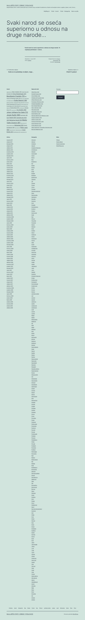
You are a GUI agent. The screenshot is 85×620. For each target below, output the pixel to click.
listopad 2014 (10, 155)
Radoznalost (35, 459)
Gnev (33, 228)
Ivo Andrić (21, 110)
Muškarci (34, 343)
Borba (33, 167)
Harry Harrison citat (36, 107)
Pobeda (33, 402)
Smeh (33, 495)
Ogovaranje (34, 380)
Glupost (33, 226)
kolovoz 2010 (10, 201)
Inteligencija (34, 248)
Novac (33, 372)
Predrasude (34, 434)
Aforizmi (34, 140)
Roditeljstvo (34, 467)
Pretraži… (58, 89)
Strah (33, 524)
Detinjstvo (34, 197)
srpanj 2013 (9, 185)
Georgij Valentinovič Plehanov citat (40, 115)
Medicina (34, 321)
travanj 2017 (10, 140)
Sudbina (33, 530)
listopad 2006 (10, 292)
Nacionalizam (35, 347)
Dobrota (34, 201)
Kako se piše (74, 11)
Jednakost (34, 266)
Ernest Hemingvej (12, 104)
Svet (33, 540)
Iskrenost (34, 252)
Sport (33, 507)
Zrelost (33, 599)
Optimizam (34, 386)
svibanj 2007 (10, 278)
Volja (33, 572)
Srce (33, 517)
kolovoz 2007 (10, 272)
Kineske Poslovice (36, 276)
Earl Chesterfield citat (37, 105)
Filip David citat (35, 109)
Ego (32, 217)
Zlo (32, 595)
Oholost (33, 382)
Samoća (33, 471)
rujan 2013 (9, 181)
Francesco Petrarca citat (38, 101)
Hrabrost (34, 234)
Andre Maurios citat (36, 125)
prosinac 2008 (10, 240)
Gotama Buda (14, 107)
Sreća (33, 518)
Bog (32, 159)
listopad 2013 (10, 179)
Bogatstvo (34, 161)
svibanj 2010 (10, 207)
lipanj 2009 (9, 228)
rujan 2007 (9, 270)
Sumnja (33, 534)
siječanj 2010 (10, 215)
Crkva (33, 187)
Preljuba (33, 436)
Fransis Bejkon (10, 106)
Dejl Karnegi (57, 62)
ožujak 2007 (10, 282)
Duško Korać (11, 100)
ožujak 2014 (10, 169)
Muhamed (19, 125)
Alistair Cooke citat (36, 119)
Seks (33, 481)
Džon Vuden (21, 102)
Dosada (33, 205)
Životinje (34, 593)
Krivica (33, 290)
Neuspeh (34, 366)
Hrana (33, 236)
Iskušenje (34, 254)
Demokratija (34, 195)
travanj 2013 (10, 191)
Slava (33, 491)
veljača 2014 (10, 171)
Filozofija (34, 220)
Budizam (34, 175)
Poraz (33, 416)
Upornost (34, 560)
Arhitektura (34, 149)
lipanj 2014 (9, 163)
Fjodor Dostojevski (24, 104)
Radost (33, 457)
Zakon (33, 580)
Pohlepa (33, 408)
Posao (33, 420)
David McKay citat (36, 113)
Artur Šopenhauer (19, 94)
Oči (32, 376)
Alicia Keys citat (35, 92)
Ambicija (34, 143)
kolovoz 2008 (10, 248)
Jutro (33, 270)
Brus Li (22, 98)
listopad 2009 (10, 220)
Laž (32, 295)
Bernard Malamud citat (37, 129)
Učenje (33, 554)
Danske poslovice (36, 191)
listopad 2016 (10, 143)
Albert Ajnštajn (17, 91)
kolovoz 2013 (10, 183)
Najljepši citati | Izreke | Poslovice (20, 5)
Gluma (33, 224)
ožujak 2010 (9, 211)
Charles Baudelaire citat (37, 103)
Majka (33, 315)
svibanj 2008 (10, 254)
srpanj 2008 (9, 250)
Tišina (33, 546)
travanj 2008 (10, 256)
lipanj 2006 (9, 299)
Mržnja (33, 339)
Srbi (32, 513)
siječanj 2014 (10, 173)
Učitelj (33, 556)
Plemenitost (34, 400)
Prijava (58, 140)
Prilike (33, 441)
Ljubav (33, 303)
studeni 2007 (10, 266)
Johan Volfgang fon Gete (17, 112)
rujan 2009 (9, 222)
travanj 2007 (10, 280)
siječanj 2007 (10, 286)
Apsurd (33, 145)
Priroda (33, 444)
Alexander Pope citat (37, 111)
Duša (33, 215)
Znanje (33, 597)
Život (33, 592)
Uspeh (33, 562)
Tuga (33, 550)
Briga (33, 171)
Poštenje (34, 422)
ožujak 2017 (9, 142)
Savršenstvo (35, 477)
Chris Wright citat (36, 96)
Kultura (33, 292)
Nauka (33, 355)
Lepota (33, 299)
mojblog (29, 60)
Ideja (33, 242)
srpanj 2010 (9, 203)
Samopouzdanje (35, 473)
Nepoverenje (35, 359)
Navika (33, 357)
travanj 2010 (10, 209)
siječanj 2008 (10, 262)
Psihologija (34, 451)
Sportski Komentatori (37, 509)
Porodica (34, 418)
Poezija (33, 404)
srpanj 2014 (9, 161)
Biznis (33, 157)
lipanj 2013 (9, 187)
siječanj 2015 (10, 149)
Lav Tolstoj (11, 117)
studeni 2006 (10, 290)
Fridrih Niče (17, 106)
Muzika (33, 345)
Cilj (32, 181)
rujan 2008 (9, 246)
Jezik (33, 268)
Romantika (34, 469)
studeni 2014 (10, 153)
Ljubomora (34, 307)
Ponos (33, 414)
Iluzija (33, 244)
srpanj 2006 (9, 297)
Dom (33, 203)
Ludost (33, 313)
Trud (33, 548)
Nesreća (34, 365)
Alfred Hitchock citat (37, 99)
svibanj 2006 (10, 301)
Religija (33, 463)
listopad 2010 (10, 197)
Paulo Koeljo (17, 127)
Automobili (34, 153)
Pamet (33, 392)
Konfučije (24, 115)
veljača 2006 (10, 307)
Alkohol (33, 142)
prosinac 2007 (10, 264)
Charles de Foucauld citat (38, 97)
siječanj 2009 (10, 238)
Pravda (33, 432)
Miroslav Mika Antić (10, 125)
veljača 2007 (10, 284)
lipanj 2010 (9, 205)
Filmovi (33, 218)
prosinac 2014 (10, 151)
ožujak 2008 (10, 258)
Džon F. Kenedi (14, 102)
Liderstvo (34, 301)
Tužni (33, 552)
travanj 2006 (10, 303)
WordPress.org (60, 145)
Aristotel (10, 94)
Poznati (33, 430)
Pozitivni (34, 428)
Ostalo (33, 388)
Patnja (33, 394)
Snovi (33, 503)
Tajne (33, 542)
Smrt (33, 499)
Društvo (33, 209)
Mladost (33, 329)
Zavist (33, 584)
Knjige (33, 278)
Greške (33, 230)
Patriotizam (55, 60)
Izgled (33, 264)
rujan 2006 (9, 293)
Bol (32, 163)
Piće (33, 398)
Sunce (33, 536)
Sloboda (34, 493)
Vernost (33, 566)
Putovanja (34, 453)
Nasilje (33, 353)
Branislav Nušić (16, 98)
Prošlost (34, 449)
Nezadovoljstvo (35, 369)
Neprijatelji (34, 363)
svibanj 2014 (10, 165)
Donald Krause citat (36, 94)
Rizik (33, 465)
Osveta (33, 390)
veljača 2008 (10, 260)
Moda (33, 333)
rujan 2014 (9, 157)
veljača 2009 (10, 236)
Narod (58, 58)
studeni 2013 (10, 177)
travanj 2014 (10, 167)
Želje (33, 588)
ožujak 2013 (9, 193)
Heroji (33, 232)
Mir (32, 323)
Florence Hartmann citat (38, 121)
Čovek (33, 185)
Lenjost (33, 297)
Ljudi (33, 309)
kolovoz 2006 (10, 295)
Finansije (34, 222)
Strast (33, 526)
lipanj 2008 (9, 252)
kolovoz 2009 (10, 224)
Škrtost (33, 489)
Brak (33, 169)
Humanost (34, 238)
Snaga (33, 501)
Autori (33, 155)
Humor (33, 240)
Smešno (33, 497)
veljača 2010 (10, 213)
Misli (33, 325)
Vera (33, 564)
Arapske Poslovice (36, 147)
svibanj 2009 (10, 230)
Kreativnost (34, 286)
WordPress (75, 614)
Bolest (33, 165)
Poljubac (34, 412)
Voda (33, 570)
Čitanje (33, 183)
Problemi (34, 445)
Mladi (33, 327)
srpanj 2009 (9, 226)
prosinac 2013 (10, 175)
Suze (33, 538)
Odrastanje (34, 378)
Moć (33, 331)
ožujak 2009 (10, 234)
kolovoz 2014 (10, 159)
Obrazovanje (35, 374)
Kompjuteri (34, 282)
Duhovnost (34, 213)
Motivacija (34, 337)
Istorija (33, 260)
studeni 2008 (10, 242)
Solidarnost (34, 505)
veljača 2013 (10, 195)
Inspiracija (34, 246)
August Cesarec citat (37, 117)
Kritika (33, 288)
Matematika (34, 319)
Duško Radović (20, 100)
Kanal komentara (60, 143)
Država (33, 211)
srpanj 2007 (9, 274)
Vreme (33, 574)
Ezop (19, 104)
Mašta (33, 317)
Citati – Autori (55, 11)
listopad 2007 (10, 268)
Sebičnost (34, 479)
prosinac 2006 (10, 288)
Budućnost (34, 177)
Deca (33, 193)
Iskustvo (34, 256)
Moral (33, 335)
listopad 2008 (10, 244)
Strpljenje (34, 528)
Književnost (34, 280)
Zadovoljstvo (35, 576)
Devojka (33, 199)
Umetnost (34, 558)
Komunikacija (35, 284)
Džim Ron (9, 102)
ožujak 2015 (9, 145)
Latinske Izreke (35, 293)
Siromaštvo (34, 485)
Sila (32, 483)
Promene (34, 447)
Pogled (33, 406)
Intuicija (33, 250)
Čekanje (33, 179)
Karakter (34, 274)
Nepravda (34, 361)
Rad (32, 455)
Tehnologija (34, 544)
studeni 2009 (10, 218)
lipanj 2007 (9, 276)
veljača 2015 (10, 147)
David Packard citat (36, 123)
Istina (33, 258)
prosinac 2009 (10, 217)
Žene (33, 590)
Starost (33, 520)
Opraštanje (34, 384)
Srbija (33, 515)
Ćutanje (33, 189)
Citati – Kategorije (65, 11)
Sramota (34, 511)
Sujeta (33, 532)
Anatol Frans (25, 91)
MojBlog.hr (47, 11)
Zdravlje (33, 586)
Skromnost (34, 487)
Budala (33, 173)
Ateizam (33, 151)
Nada (33, 349)
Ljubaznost (34, 305)
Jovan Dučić (13, 115)
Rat (59, 60)
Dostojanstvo (35, 207)
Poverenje (34, 426)
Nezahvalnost (35, 370)
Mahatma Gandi (15, 120)
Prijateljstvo (34, 440)
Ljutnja (33, 311)
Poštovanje (34, 424)
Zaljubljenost (35, 582)
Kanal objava (59, 142)
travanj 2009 (10, 232)
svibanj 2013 (10, 189)
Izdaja (33, 262)
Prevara (33, 438)
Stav (33, 522)
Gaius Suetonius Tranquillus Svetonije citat (42, 127)
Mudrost (34, 341)
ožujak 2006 (10, 305)
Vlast (33, 568)
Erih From (27, 102)
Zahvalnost (34, 578)
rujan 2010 (9, 199)
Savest (33, 475)
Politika (33, 410)
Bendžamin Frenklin (16, 96)
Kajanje (33, 272)
